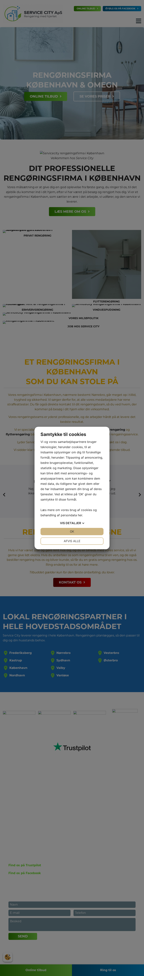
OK (72, 531)
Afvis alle (72, 541)
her (80, 515)
